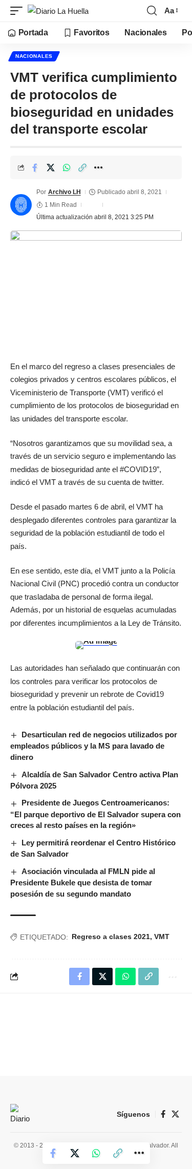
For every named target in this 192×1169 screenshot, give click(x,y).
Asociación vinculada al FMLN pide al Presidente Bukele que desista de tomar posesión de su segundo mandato (82, 882)
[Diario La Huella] (58, 11)
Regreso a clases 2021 (111, 936)
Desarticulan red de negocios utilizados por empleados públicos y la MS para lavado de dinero (93, 745)
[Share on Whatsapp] (66, 167)
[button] (19, 11)
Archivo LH (64, 192)
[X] (175, 1114)
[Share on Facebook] (35, 167)
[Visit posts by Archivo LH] (21, 205)
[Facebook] (163, 1114)
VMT (161, 936)
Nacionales (34, 56)
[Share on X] (51, 167)
